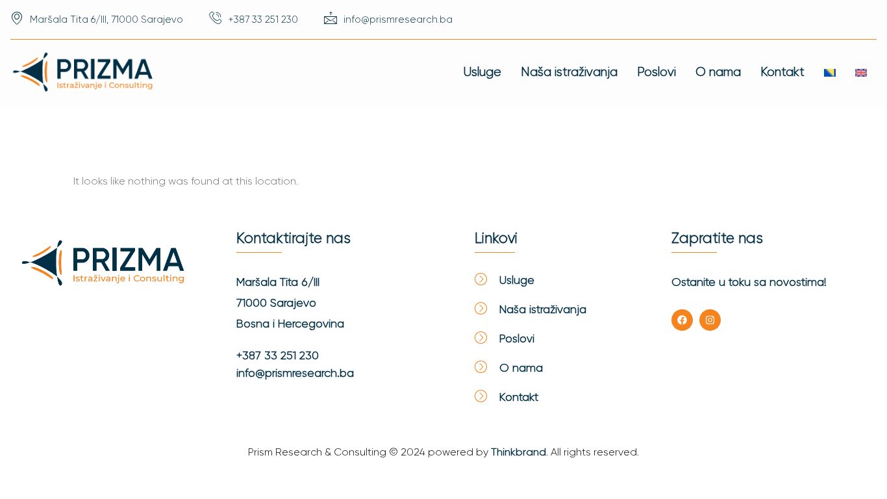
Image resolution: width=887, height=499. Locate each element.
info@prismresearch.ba (295, 372)
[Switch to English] (861, 73)
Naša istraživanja (569, 71)
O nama (718, 71)
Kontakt (782, 71)
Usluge (482, 71)
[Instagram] (710, 320)
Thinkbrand (518, 452)
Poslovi (656, 71)
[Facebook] (682, 320)
